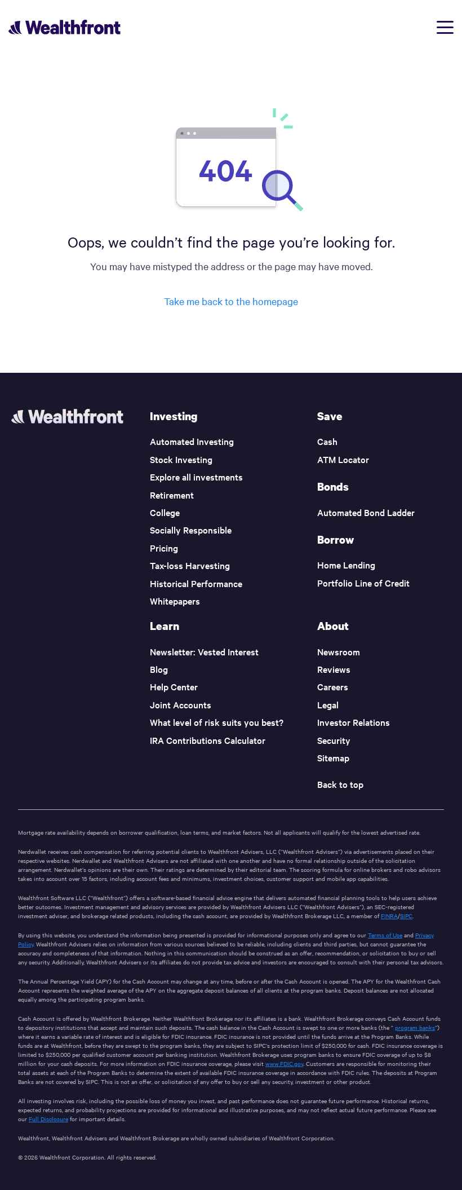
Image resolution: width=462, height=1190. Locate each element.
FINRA (389, 915)
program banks (415, 1027)
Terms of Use (385, 935)
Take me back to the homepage (231, 300)
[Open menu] (445, 27)
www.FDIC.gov (284, 1063)
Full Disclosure (48, 1118)
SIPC (406, 915)
